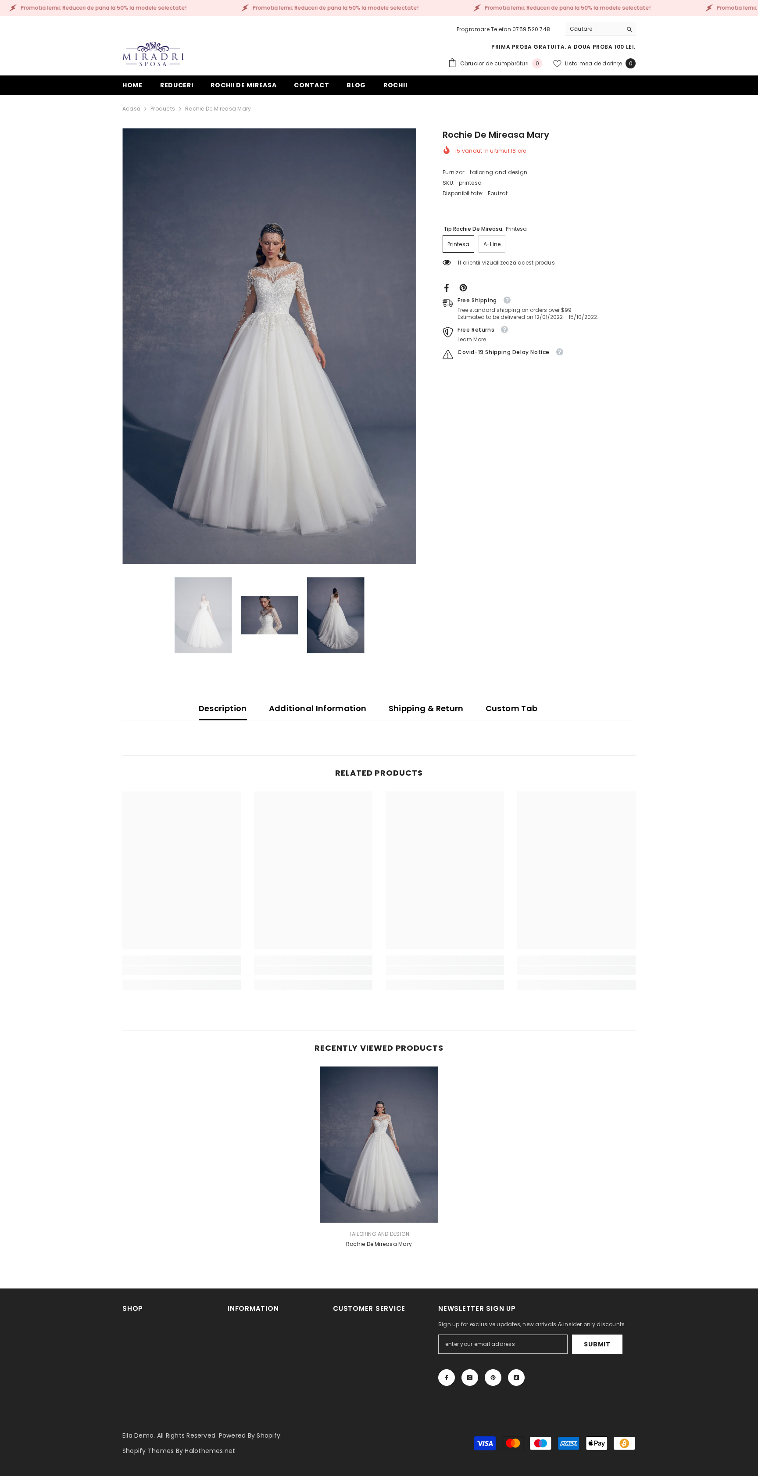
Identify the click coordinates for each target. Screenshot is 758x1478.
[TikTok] (516, 1377)
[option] (269, 346)
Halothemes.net (210, 1450)
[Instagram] (469, 1377)
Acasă (131, 108)
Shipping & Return (426, 708)
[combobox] (593, 29)
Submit (597, 1344)
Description (223, 708)
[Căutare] (600, 29)
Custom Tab (512, 708)
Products (162, 108)
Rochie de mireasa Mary (379, 1244)
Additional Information (318, 708)
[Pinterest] (463, 287)
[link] (181, 970)
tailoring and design (498, 172)
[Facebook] (447, 287)
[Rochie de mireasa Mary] (379, 1144)
